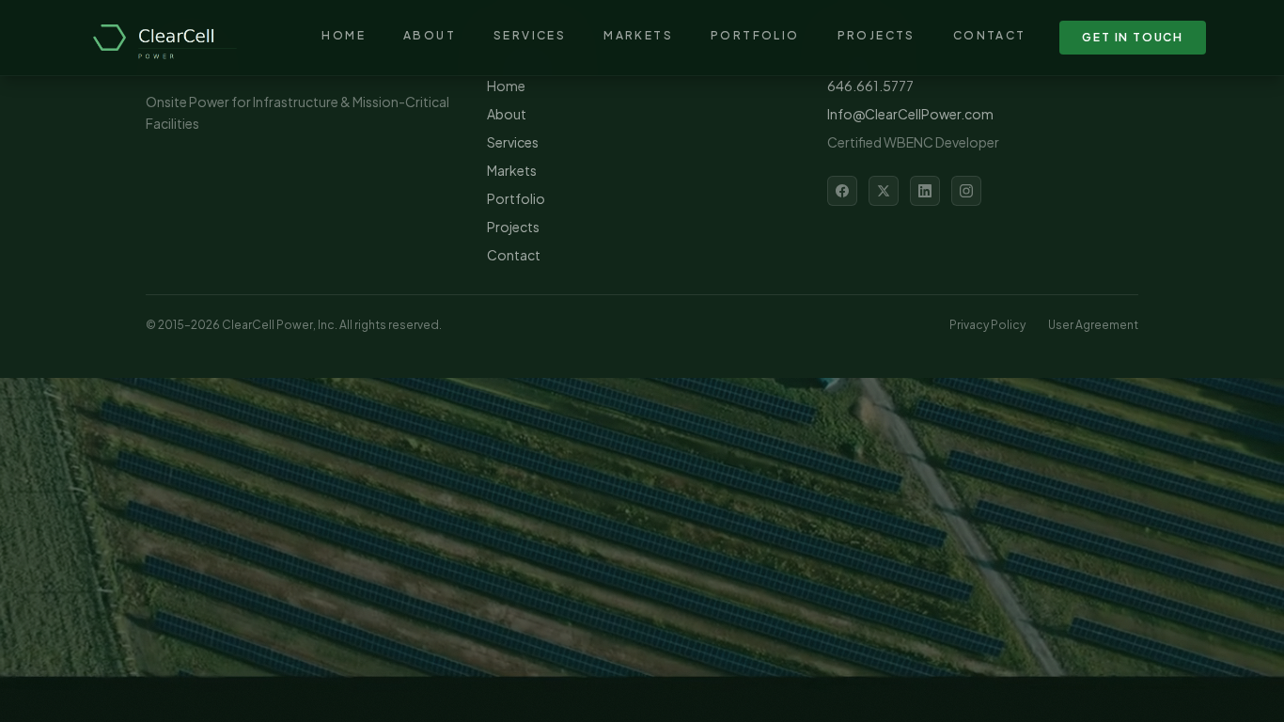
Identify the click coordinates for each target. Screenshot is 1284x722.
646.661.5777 (870, 85)
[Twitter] (884, 191)
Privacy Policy (987, 325)
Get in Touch (1132, 37)
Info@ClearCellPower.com (910, 113)
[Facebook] (842, 191)
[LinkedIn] (925, 191)
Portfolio (755, 35)
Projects (877, 35)
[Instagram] (966, 191)
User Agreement (1093, 325)
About (429, 35)
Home (343, 35)
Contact (989, 35)
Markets (638, 35)
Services (529, 35)
